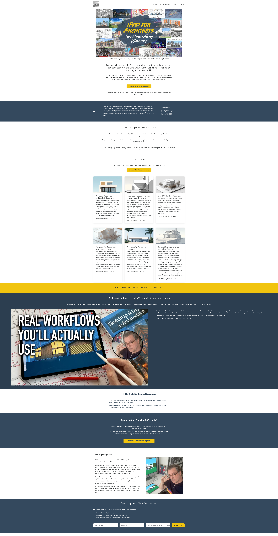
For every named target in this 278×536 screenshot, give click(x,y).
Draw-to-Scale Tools (165, 4)
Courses (155, 4)
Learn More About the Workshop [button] (139, 86)
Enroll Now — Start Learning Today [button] (139, 441)
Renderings (113, 488)
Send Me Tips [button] (178, 525)
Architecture (123, 488)
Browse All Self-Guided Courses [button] (139, 170)
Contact (175, 4)
